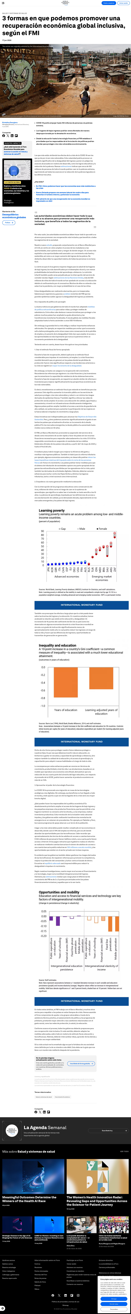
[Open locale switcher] (2, 1308)
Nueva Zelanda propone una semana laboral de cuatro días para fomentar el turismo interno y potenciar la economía (62, 193)
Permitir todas (114, 1304)
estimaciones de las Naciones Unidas (68, 278)
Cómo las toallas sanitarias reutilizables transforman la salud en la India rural (113, 1238)
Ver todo (124, 1151)
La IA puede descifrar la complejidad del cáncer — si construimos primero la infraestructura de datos (78, 1239)
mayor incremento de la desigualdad (66, 366)
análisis (67, 294)
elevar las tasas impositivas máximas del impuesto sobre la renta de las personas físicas (65, 460)
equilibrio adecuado (53, 863)
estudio (49, 245)
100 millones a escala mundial (79, 847)
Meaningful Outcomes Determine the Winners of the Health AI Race (29, 1199)
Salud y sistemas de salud (14, 13)
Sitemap (66, 1305)
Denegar (114, 1299)
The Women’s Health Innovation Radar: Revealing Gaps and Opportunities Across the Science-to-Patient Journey (97, 1201)
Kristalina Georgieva (9, 122)
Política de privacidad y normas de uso (65, 1302)
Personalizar (114, 1309)
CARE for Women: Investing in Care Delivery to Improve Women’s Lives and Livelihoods (49, 1238)
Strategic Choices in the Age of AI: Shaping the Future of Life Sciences (17, 1237)
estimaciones (66, 166)
